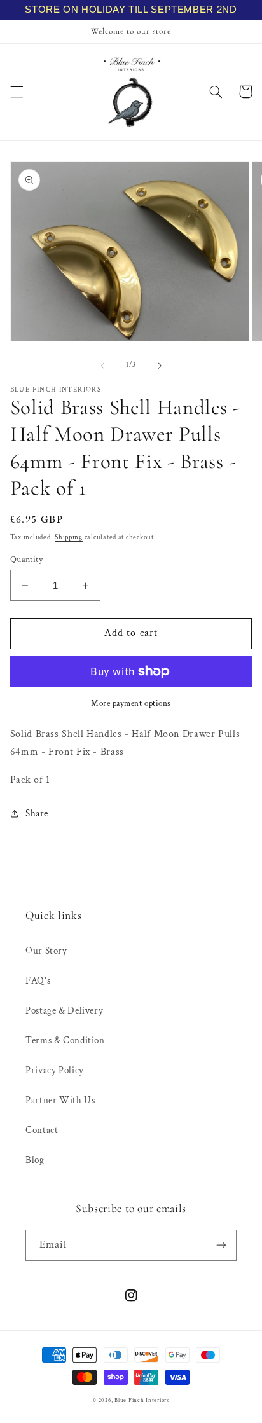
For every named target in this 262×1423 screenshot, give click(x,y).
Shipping (69, 537)
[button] (16, 91)
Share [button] (36, 814)
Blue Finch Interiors (141, 1400)
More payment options (131, 703)
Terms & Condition (65, 1041)
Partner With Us (60, 1100)
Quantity (26, 559)
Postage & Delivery (64, 1011)
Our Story (46, 951)
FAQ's (37, 981)
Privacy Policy (54, 1070)
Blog (35, 1160)
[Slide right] (160, 366)
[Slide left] (102, 366)
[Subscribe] (221, 1245)
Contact (41, 1130)
